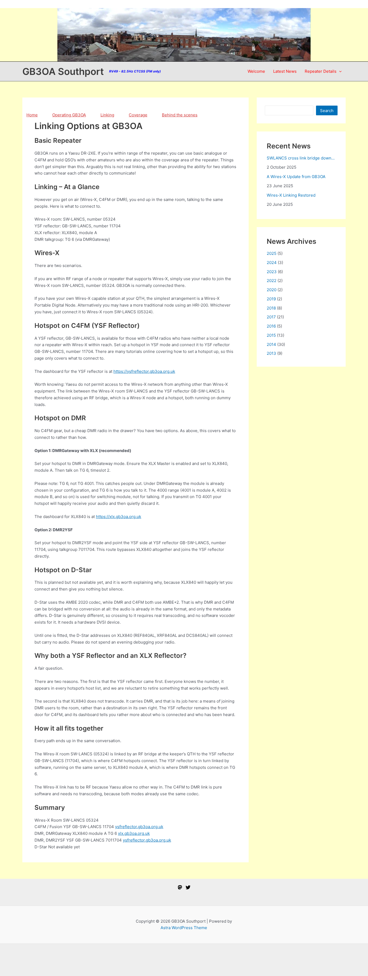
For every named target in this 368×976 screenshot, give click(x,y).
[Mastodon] (180, 887)
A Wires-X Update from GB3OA (296, 176)
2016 (271, 326)
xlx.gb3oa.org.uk (134, 833)
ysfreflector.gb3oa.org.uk (139, 826)
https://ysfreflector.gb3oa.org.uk (144, 371)
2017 (271, 316)
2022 (271, 280)
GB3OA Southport (63, 71)
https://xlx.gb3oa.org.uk (118, 516)
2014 (271, 344)
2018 (271, 308)
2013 (271, 353)
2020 (271, 289)
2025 (271, 253)
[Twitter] (188, 887)
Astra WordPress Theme (184, 927)
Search (327, 110)
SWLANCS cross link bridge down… (301, 158)
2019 (271, 298)
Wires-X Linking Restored (291, 195)
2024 (272, 262)
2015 (271, 335)
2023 (272, 271)
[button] (339, 71)
